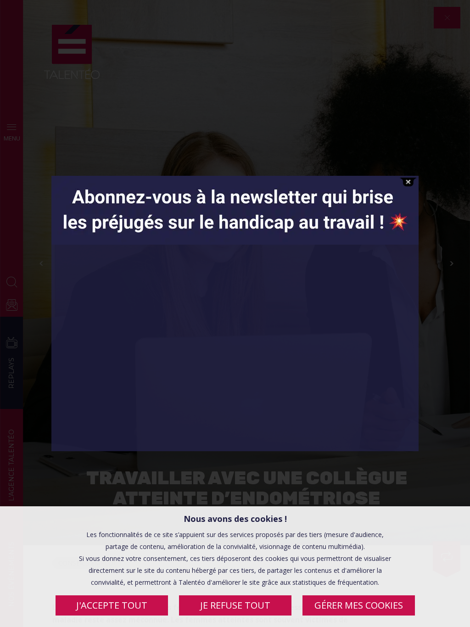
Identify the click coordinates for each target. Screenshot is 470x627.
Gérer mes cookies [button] (358, 605)
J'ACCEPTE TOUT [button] (111, 605)
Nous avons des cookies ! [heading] (235, 518)
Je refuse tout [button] (235, 605)
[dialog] (235, 566)
